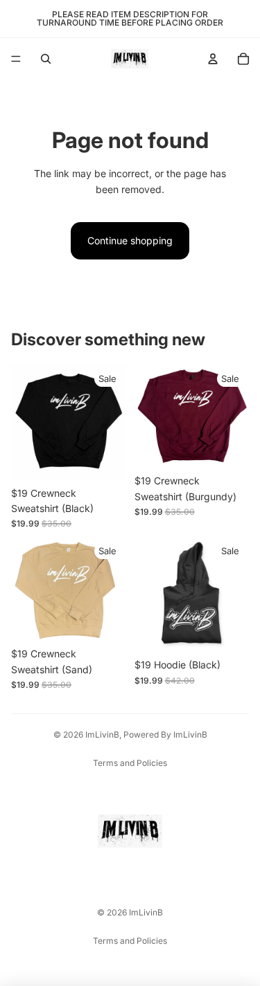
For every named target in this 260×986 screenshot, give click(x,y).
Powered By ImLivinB (165, 734)
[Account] (213, 59)
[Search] (46, 59)
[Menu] (16, 59)
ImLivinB (102, 734)
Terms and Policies (130, 763)
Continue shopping (130, 240)
